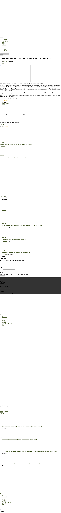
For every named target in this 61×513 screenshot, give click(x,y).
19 (7, 410)
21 (1, 411)
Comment (2, 267)
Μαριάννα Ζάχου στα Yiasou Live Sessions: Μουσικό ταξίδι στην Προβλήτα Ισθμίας (19, 212)
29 (2, 412)
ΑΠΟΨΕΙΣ (3, 43)
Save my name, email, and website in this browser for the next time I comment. (15, 274)
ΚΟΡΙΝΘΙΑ (2, 174)
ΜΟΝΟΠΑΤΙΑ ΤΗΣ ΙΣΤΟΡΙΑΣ (7, 323)
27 (0, 412)
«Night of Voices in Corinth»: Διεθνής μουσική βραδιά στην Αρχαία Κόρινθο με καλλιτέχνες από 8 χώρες (22, 194)
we (2, 51)
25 (6, 411)
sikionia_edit (5, 61)
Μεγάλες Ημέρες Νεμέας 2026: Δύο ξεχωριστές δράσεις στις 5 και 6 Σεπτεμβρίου (17, 176)
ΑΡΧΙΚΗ (3, 38)
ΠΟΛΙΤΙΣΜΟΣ (4, 40)
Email (1, 270)
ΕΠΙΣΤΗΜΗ (4, 45)
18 (6, 410)
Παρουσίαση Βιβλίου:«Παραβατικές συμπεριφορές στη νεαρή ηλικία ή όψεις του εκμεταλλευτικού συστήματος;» (26, 463)
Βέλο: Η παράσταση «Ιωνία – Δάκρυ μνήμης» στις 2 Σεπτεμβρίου (14, 157)
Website (1, 272)
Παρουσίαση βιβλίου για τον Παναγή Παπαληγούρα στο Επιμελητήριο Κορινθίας (19, 439)
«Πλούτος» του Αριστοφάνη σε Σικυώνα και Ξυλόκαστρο (14, 239)
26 (7, 411)
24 (5, 411)
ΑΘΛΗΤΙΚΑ (4, 46)
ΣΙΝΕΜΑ (3, 104)
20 (0, 411)
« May (1, 413)
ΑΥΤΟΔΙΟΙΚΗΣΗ (5, 41)
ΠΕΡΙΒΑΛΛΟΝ (4, 39)
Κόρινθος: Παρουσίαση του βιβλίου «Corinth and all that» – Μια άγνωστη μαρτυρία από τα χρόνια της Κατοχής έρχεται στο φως (29, 451)
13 (0, 410)
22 (2, 411)
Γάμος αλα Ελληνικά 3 (5, 103)
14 (1, 410)
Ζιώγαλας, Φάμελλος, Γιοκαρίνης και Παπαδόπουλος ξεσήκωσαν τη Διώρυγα (16, 144)
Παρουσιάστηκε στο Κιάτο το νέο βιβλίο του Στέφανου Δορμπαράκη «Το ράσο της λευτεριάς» (22, 426)
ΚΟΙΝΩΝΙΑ (2, 142)
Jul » (3, 413)
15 (2, 410)
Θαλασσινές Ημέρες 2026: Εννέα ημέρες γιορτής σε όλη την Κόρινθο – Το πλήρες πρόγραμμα (22, 225)
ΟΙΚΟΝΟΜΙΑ (4, 44)
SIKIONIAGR (3, 146)
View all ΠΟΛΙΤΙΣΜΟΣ (4, 197)
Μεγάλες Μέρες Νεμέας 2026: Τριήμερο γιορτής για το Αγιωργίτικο (16, 252)
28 (1, 412)
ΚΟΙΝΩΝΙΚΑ (4, 42)
